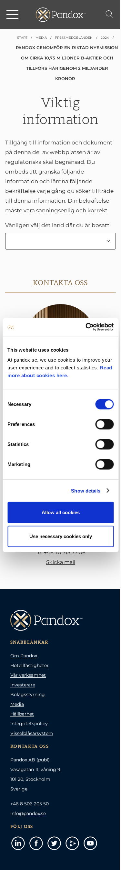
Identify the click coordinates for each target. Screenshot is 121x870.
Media (17, 704)
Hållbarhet (22, 714)
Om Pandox (23, 656)
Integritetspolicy (29, 724)
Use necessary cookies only (60, 536)
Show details (85, 490)
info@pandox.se (28, 813)
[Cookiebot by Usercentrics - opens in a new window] (86, 327)
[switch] (104, 424)
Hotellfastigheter (29, 665)
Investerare (22, 685)
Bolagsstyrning (27, 694)
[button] (13, 14)
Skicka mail (60, 562)
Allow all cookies (61, 512)
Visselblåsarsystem (31, 733)
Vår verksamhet (28, 675)
